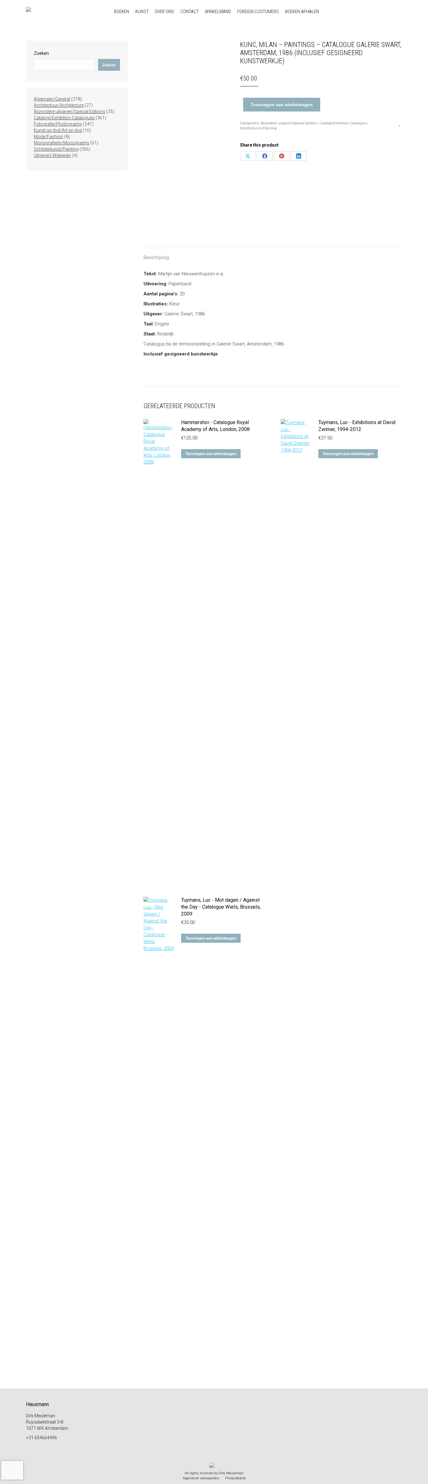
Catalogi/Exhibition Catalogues (343, 123)
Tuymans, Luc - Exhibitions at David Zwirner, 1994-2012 (356, 425)
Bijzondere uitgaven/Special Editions (289, 123)
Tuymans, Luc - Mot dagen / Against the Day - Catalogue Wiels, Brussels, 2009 (221, 907)
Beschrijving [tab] (156, 257)
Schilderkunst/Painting (258, 128)
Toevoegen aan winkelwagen (282, 104)
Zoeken (41, 53)
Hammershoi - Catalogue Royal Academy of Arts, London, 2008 (215, 425)
